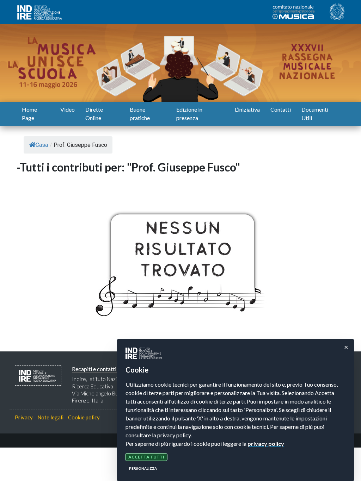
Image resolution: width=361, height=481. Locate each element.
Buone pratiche (140, 113)
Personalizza (143, 468)
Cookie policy (84, 417)
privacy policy (265, 443)
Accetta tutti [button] (146, 457)
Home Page (29, 113)
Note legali (50, 417)
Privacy (24, 417)
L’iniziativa (247, 109)
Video (67, 109)
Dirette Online (94, 113)
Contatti (280, 109)
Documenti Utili (314, 113)
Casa (42, 145)
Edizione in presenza (189, 113)
